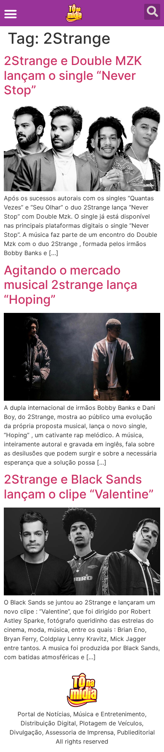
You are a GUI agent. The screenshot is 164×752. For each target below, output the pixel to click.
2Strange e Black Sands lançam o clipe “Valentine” (79, 486)
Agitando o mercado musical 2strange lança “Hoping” (70, 285)
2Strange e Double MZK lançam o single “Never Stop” (73, 75)
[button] (10, 14)
